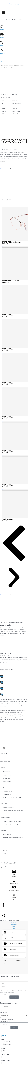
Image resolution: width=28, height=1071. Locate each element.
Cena (2, 990)
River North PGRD (5, 243)
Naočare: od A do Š (7, 834)
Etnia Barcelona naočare (11, 242)
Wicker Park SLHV (5, 282)
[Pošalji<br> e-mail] (14, 871)
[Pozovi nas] (14, 880)
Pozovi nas (14, 883)
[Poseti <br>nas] (14, 894)
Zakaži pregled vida (7, 791)
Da (2, 994)
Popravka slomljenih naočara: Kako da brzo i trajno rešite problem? (13, 811)
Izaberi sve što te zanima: (6, 989)
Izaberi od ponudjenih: (5, 1021)
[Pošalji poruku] (14, 887)
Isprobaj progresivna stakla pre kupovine (12, 824)
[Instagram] (3, 915)
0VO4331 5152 (5, 486)
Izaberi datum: (3, 1012)
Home (2, 65)
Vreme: (1, 1017)
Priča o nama (6, 847)
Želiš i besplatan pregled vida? (7, 992)
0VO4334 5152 (5, 350)
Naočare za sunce (7, 775)
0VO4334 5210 (5, 316)
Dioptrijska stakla (7, 781)
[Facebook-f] (3, 905)
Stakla (20, 19)
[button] (14, 543)
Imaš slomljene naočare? (8, 807)
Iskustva (5, 850)
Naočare (14, 19)
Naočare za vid (12, 65)
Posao (4, 853)
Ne (5, 994)
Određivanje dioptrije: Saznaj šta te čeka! (12, 797)
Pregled (7, 19)
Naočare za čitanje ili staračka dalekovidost (13, 837)
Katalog (12, 937)
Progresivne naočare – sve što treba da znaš (13, 821)
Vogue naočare (7, 315)
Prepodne (3, 1019)
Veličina (14, 990)
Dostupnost (8, 990)
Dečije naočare (6, 778)
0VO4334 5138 (5, 384)
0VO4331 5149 (5, 520)
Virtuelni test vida (7, 794)
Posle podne (10, 1019)
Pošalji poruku (14, 890)
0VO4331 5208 (5, 452)
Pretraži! (14, 1068)
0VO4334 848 (4, 418)
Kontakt (4, 857)
